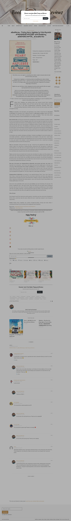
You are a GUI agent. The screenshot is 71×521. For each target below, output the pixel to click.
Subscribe (45, 18)
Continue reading (35, 21)
